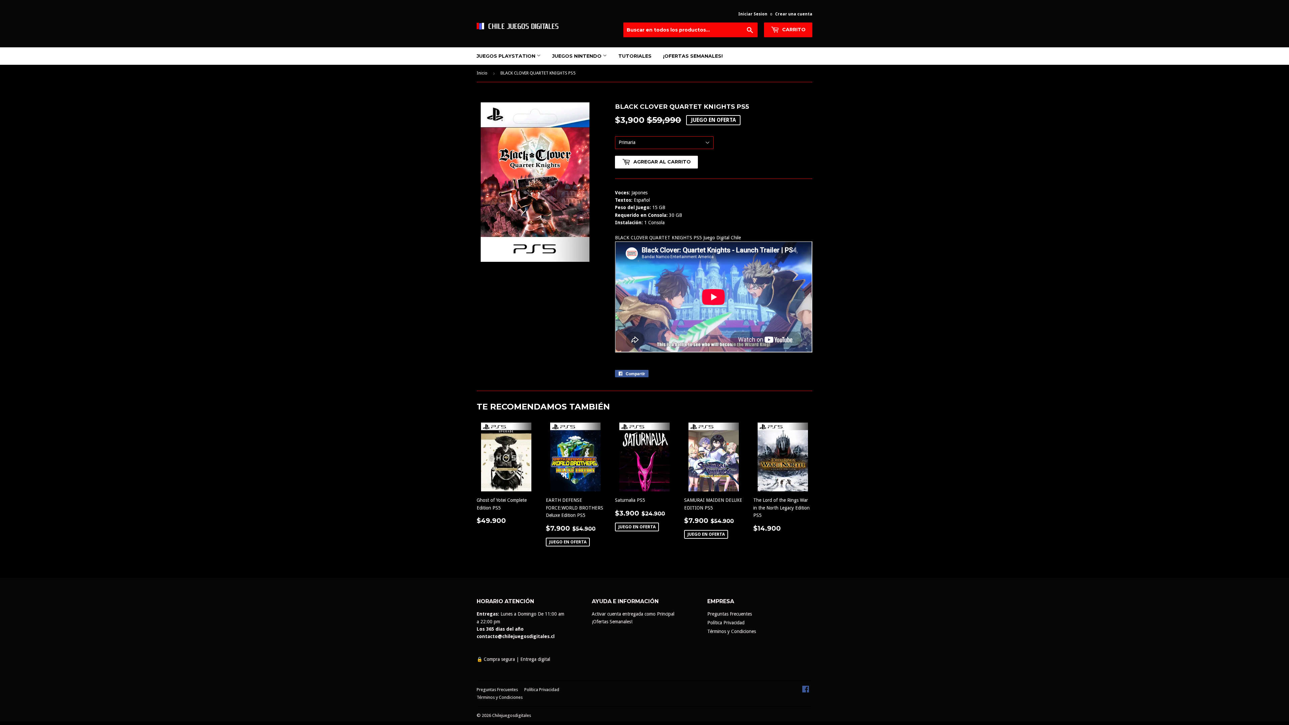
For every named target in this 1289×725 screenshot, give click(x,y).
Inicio (482, 73)
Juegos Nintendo (577, 56)
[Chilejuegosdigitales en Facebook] (805, 690)
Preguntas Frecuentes (729, 614)
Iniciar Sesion (752, 14)
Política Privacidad (726, 622)
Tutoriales (635, 56)
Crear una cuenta (793, 14)
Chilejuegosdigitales (511, 715)
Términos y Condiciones (731, 631)
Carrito (793, 30)
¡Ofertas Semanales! (693, 56)
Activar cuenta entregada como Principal (633, 614)
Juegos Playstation (507, 56)
